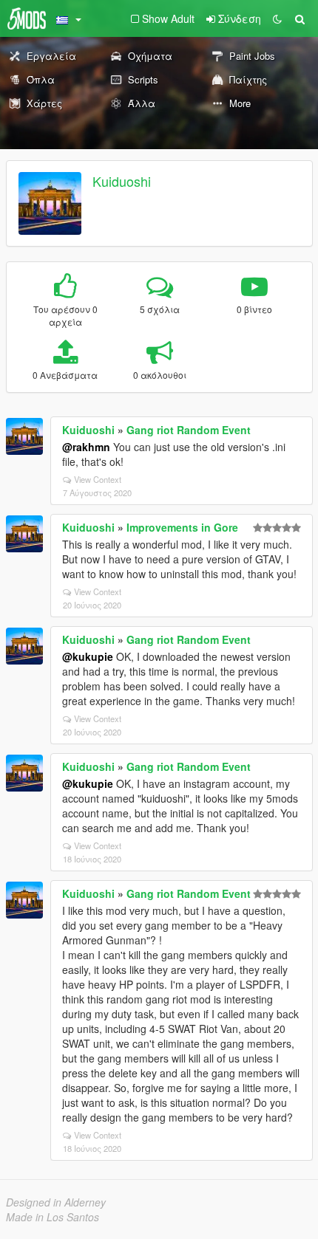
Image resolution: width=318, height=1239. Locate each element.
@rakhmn (86, 446)
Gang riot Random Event (188, 429)
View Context (97, 479)
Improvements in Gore (182, 527)
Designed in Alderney (56, 1202)
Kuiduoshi (121, 181)
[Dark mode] (277, 18)
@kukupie (87, 656)
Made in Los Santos (52, 1216)
